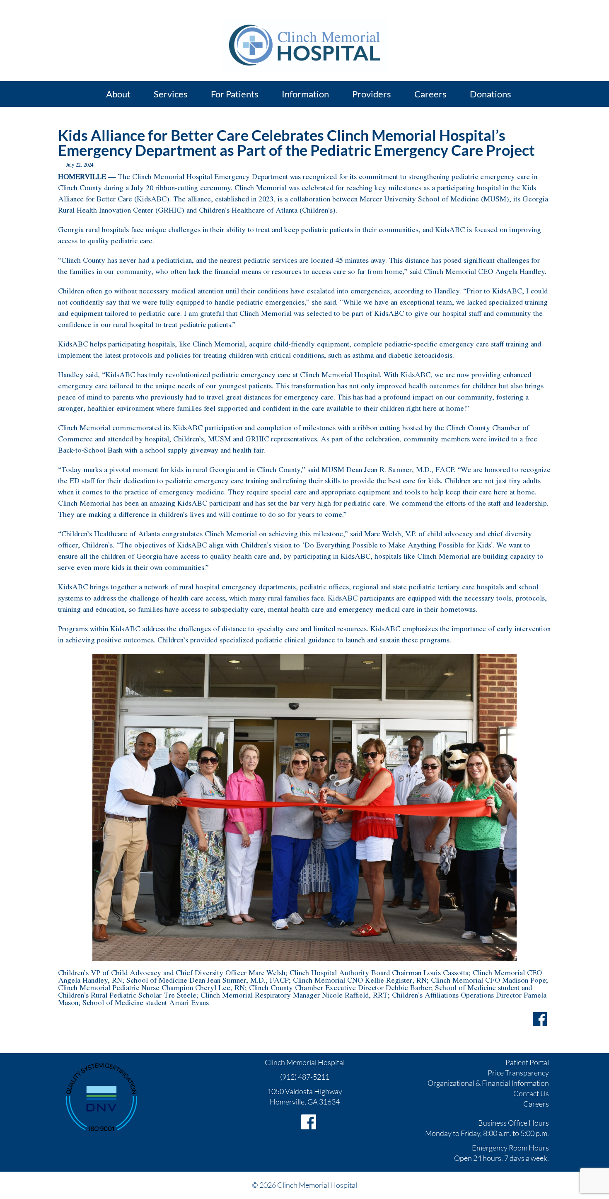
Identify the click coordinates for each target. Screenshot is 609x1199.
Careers (536, 1103)
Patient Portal (527, 1062)
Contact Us (531, 1093)
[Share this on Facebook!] (540, 1019)
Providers (371, 93)
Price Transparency (518, 1072)
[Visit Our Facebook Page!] (308, 1122)
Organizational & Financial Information (488, 1083)
